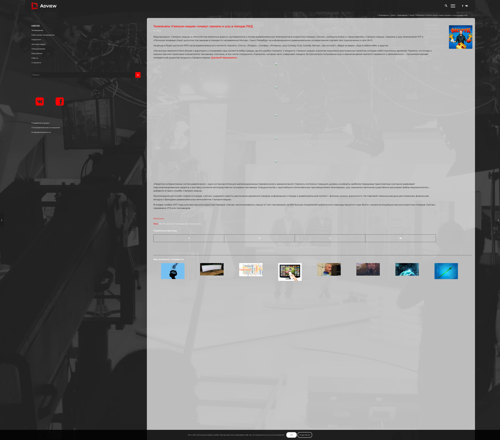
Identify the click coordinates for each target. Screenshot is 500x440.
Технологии (195, 224)
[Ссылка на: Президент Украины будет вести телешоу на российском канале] (368, 269)
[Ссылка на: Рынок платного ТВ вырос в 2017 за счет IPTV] (251, 269)
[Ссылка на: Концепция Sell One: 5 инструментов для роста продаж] (446, 271)
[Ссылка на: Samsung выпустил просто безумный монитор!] (211, 269)
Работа (35, 58)
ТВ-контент (168, 224)
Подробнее (305, 435)
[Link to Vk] (466, 6)
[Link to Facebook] (463, 6)
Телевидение (181, 224)
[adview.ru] (44, 6)
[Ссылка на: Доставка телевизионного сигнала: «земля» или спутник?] (407, 269)
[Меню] (452, 6)
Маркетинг (36, 39)
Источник (159, 218)
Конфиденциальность (41, 132)
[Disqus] (312, 325)
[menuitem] (446, 6)
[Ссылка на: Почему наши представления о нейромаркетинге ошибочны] (172, 271)
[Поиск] (446, 6)
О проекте (36, 63)
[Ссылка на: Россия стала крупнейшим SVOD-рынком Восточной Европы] (290, 272)
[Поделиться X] (259, 238)
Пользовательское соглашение (46, 127)
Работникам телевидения (43, 35)
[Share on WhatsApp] (330, 238)
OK (291, 435)
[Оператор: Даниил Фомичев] (2, 220)
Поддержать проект (41, 123)
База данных (37, 53)
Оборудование (38, 49)
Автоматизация (38, 44)
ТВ (160, 224)
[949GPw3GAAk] (460, 37)
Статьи (158, 31)
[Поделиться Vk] (400, 238)
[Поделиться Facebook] (189, 238)
